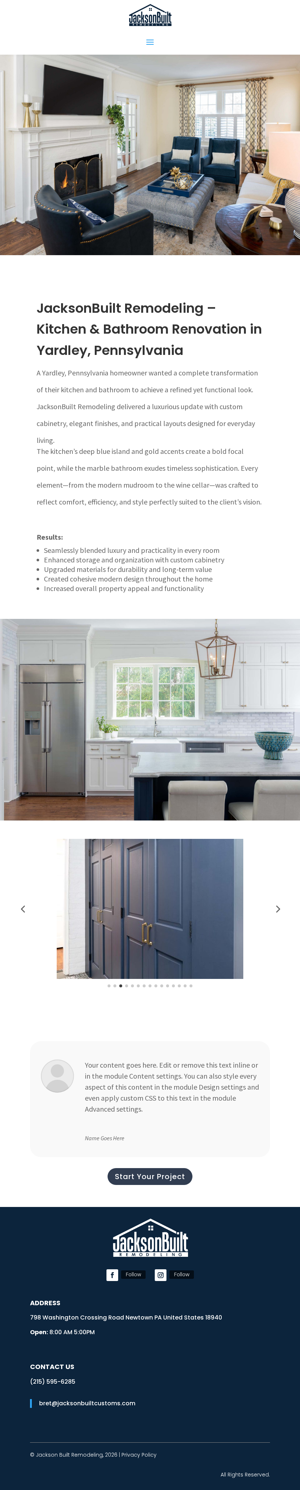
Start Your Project (150, 1176)
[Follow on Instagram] (160, 1275)
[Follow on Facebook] (112, 1275)
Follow (133, 1274)
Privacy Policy (139, 1454)
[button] (22, 909)
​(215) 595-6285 (52, 1381)
